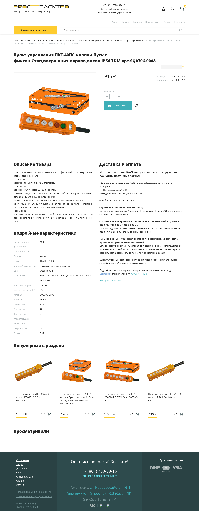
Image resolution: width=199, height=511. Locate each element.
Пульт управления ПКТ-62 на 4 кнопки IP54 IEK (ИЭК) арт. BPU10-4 (164, 397)
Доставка (137, 22)
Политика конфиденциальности (34, 496)
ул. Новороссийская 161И (111, 487)
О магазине (179, 22)
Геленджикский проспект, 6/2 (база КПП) (99, 493)
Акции (115, 22)
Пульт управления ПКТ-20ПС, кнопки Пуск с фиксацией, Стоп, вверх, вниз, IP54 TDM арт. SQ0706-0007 (77, 398)
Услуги (167, 22)
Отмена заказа (152, 22)
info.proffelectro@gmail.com (114, 12)
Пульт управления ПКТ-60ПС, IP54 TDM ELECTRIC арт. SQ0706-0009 (121, 397)
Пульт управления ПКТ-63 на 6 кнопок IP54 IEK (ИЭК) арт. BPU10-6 (32, 397)
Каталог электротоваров (34, 30)
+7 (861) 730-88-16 (114, 5)
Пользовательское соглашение (33, 491)
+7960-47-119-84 (140, 273)
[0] (180, 9)
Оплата (125, 22)
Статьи (20, 480)
